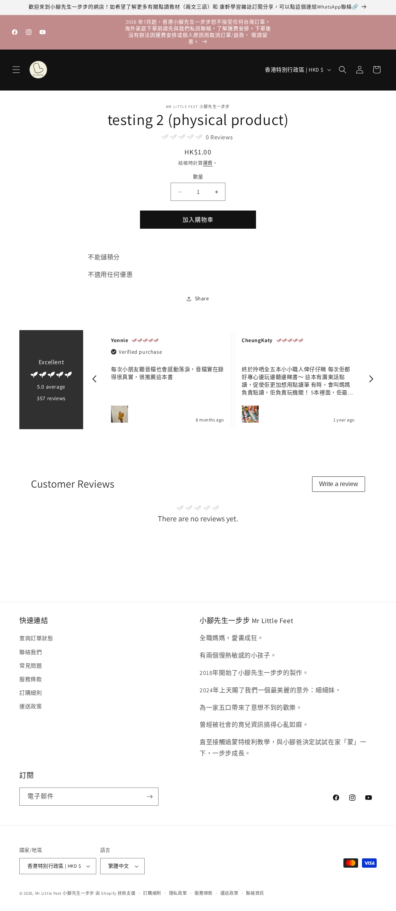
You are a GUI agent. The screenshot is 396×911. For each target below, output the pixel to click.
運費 (208, 163)
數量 (198, 176)
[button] (16, 69)
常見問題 (30, 665)
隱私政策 (178, 893)
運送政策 (30, 706)
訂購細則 (30, 692)
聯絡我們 (30, 652)
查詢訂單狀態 (36, 638)
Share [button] (202, 298)
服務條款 (30, 679)
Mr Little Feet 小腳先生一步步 (64, 893)
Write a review (338, 484)
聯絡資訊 (255, 893)
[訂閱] (149, 797)
